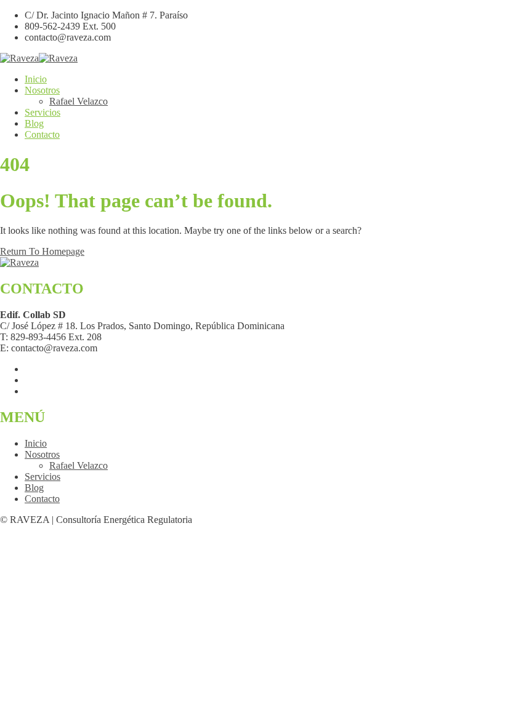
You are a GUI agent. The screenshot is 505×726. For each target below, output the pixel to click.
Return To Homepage (42, 251)
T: (4, 337)
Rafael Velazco (78, 101)
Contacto (42, 134)
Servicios (42, 112)
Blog (34, 123)
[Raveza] (19, 58)
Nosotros (42, 90)
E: (4, 348)
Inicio (36, 79)
